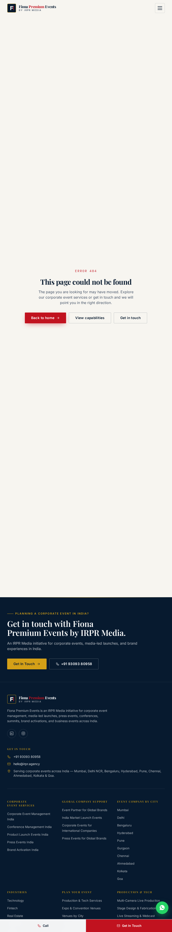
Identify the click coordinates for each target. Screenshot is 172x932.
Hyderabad (125, 833)
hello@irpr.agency (26, 764)
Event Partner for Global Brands (84, 810)
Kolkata (122, 871)
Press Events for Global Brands (84, 838)
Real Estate (15, 916)
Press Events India (20, 842)
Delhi (120, 817)
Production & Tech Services (82, 900)
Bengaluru (124, 825)
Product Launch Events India (27, 834)
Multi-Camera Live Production (138, 900)
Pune (121, 840)
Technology (15, 900)
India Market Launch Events (82, 817)
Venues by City (73, 916)
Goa (120, 879)
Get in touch (130, 318)
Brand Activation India (23, 850)
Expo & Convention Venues (81, 908)
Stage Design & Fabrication (136, 908)
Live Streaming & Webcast (136, 916)
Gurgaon (123, 848)
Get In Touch (24, 664)
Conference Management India (29, 827)
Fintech (12, 908)
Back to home (43, 318)
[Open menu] (160, 8)
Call (46, 926)
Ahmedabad (125, 863)
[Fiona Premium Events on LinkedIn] (11, 733)
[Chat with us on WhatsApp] (162, 907)
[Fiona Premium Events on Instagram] (23, 733)
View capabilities (89, 318)
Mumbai (123, 810)
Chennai (123, 856)
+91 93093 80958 (76, 664)
